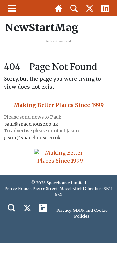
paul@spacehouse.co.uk (31, 124)
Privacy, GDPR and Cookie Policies (82, 213)
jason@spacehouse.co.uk (33, 137)
